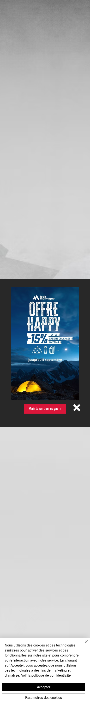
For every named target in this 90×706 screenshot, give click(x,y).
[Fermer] (83, 644)
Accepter (43, 686)
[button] (76, 407)
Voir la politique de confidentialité (46, 675)
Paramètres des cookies (43, 697)
